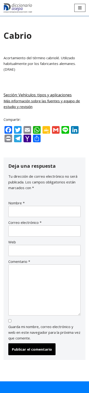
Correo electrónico (25, 222)
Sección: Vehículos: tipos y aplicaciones (38, 95)
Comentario (19, 261)
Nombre (16, 203)
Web (12, 242)
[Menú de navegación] (79, 8)
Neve (18, 388)
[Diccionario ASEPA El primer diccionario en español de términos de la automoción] (18, 8)
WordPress (66, 388)
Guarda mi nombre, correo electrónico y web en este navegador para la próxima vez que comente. (44, 332)
